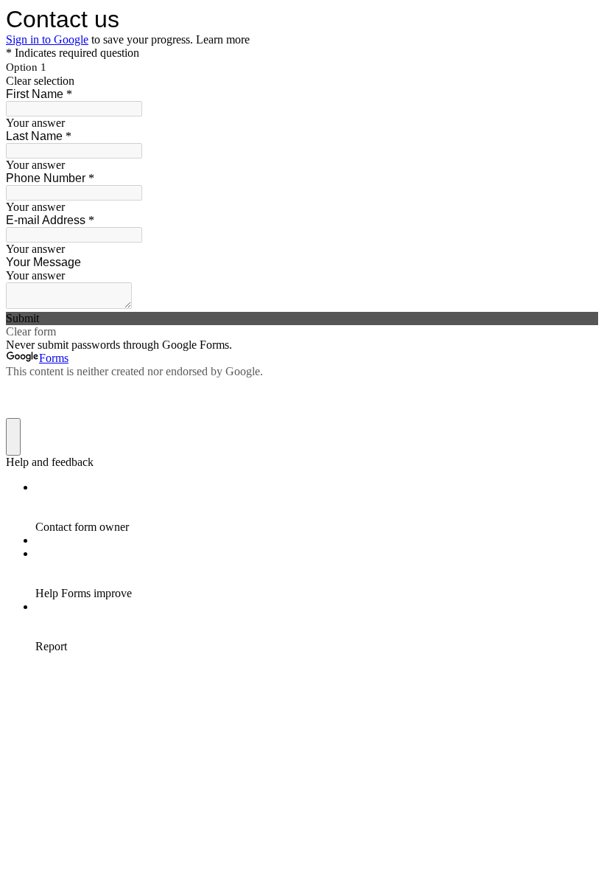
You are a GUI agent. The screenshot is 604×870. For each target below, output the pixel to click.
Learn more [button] (223, 39)
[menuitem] (316, 507)
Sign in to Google (47, 39)
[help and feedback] (13, 437)
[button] (302, 81)
